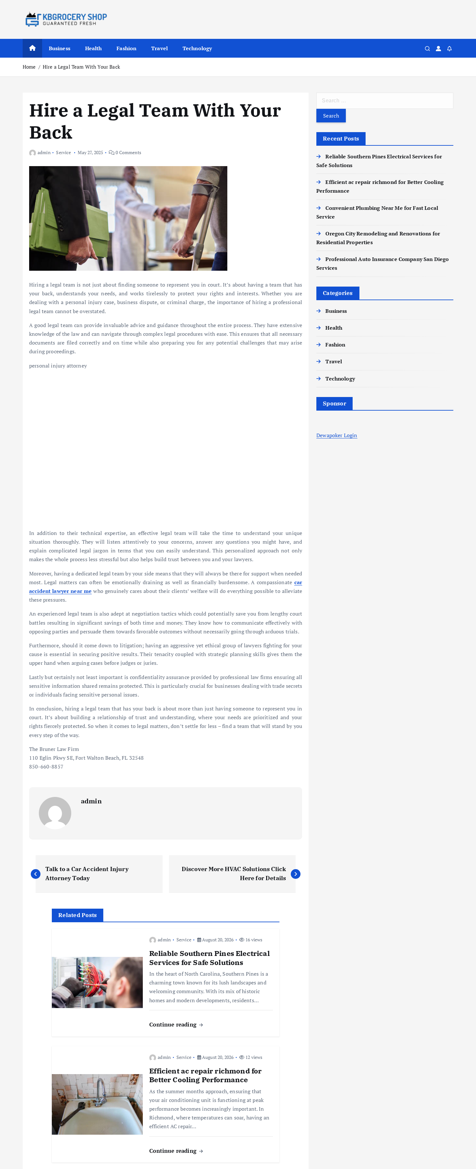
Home (29, 66)
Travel (159, 48)
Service (63, 152)
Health (93, 48)
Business (59, 48)
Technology (197, 48)
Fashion (126, 48)
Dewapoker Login (336, 435)
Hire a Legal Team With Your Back (81, 66)
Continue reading (173, 1024)
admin (44, 152)
